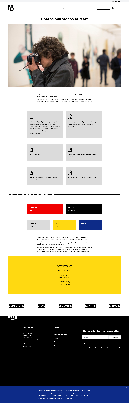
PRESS (41, 306)
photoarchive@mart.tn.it (64, 270)
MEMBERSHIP (16, 306)
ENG (116, 1)
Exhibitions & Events (71, 8)
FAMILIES (91, 306)
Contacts (55, 338)
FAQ (54, 341)
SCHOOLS (115, 306)
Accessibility (60, 8)
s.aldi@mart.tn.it (64, 275)
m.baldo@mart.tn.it (64, 283)
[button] (112, 8)
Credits (55, 345)
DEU (119, 1)
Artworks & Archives (85, 8)
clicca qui (86, 395)
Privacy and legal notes (60, 334)
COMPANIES (65, 306)
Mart (93, 8)
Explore (117, 8)
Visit (54, 8)
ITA (113, 1)
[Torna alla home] (11, 8)
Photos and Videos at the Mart (62, 331)
